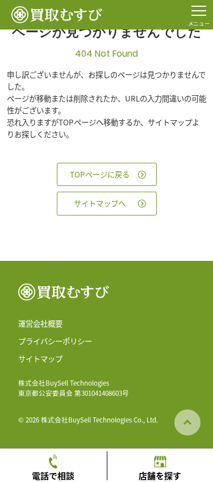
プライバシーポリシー (55, 340)
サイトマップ (40, 358)
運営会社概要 (40, 323)
